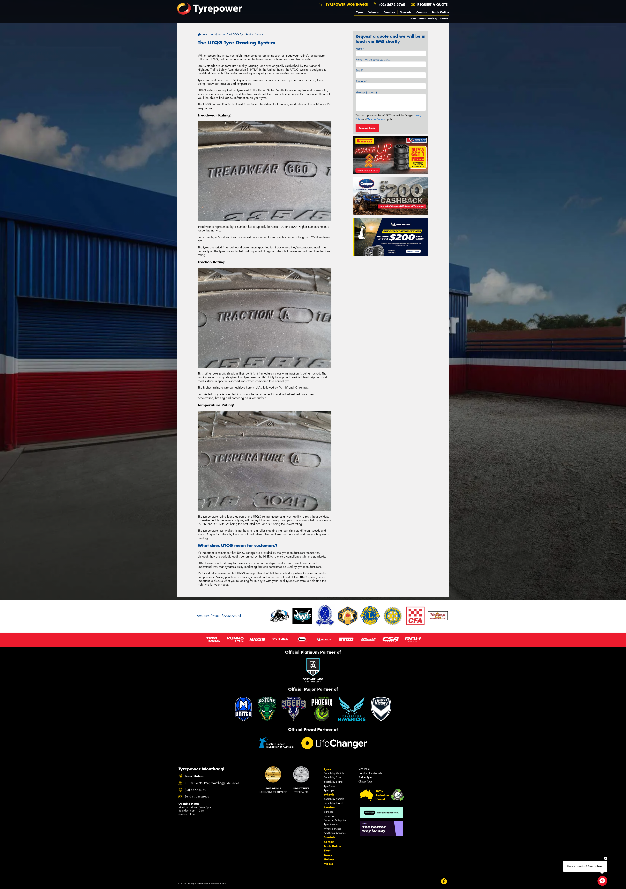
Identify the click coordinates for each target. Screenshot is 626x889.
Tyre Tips (329, 790)
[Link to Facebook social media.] (444, 881)
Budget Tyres (365, 777)
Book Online (440, 12)
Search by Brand (333, 781)
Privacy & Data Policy (198, 883)
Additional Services (334, 833)
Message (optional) (366, 92)
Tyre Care (329, 786)
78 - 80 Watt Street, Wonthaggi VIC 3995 (212, 783)
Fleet (413, 18)
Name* (360, 48)
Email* (359, 70)
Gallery (432, 18)
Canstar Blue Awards (370, 773)
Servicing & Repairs (335, 820)
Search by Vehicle (334, 773)
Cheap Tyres (365, 781)
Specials (405, 12)
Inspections (330, 816)
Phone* (374, 59)
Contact (421, 12)
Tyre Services (331, 824)
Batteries (328, 811)
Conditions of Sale (217, 883)
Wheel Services (332, 828)
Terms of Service (376, 119)
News (422, 18)
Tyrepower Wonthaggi (346, 4)
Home (204, 34)
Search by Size (332, 777)
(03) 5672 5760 (392, 4)
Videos (444, 18)
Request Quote (367, 128)
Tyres (359, 12)
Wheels (373, 12)
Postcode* (361, 81)
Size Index (364, 769)
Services (389, 12)
